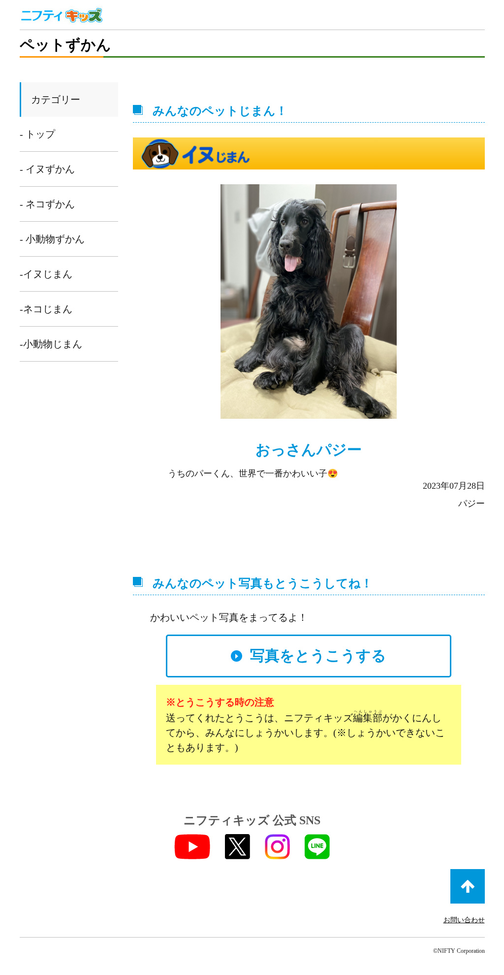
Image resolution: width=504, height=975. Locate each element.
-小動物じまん (51, 343)
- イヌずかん (47, 169)
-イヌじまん (46, 274)
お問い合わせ (464, 920)
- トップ (37, 134)
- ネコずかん (47, 204)
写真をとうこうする (318, 655)
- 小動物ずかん (52, 239)
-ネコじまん (46, 308)
